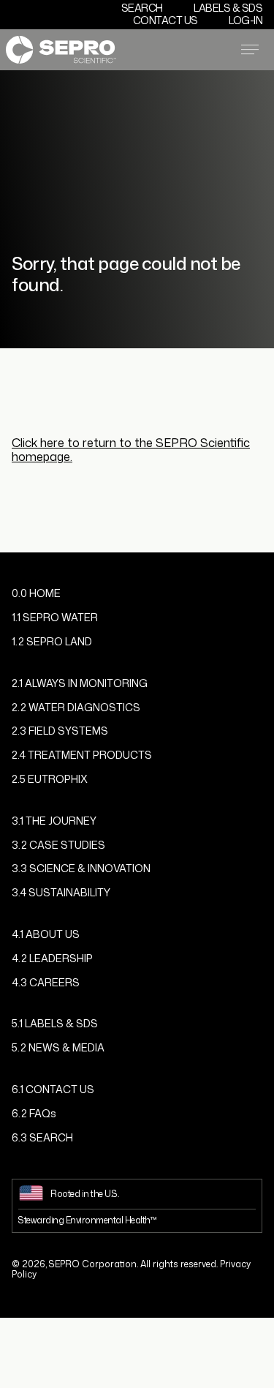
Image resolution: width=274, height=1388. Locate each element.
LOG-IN (245, 20)
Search (142, 8)
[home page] (61, 49)
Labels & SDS (228, 8)
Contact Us (165, 20)
